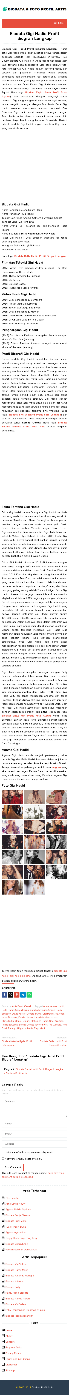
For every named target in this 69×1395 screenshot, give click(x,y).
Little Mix (39, 1017)
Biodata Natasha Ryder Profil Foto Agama (17, 1041)
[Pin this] (16, 995)
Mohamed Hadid (39, 1021)
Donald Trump (34, 1013)
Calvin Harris (22, 1010)
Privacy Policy (13, 1353)
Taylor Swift (41, 1024)
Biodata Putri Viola (16, 1221)
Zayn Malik (39, 1028)
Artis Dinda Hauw (15, 1203)
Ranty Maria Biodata (16, 1292)
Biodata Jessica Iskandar (19, 1315)
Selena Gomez (26, 1024)
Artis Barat (17, 1006)
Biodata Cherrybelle (16, 1244)
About (8, 1336)
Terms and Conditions (17, 1359)
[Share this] (4, 995)
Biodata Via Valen (15, 1304)
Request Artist (13, 1347)
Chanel (52, 1010)
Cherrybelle (12, 1198)
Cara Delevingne (38, 1010)
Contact (9, 1342)
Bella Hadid (8, 1010)
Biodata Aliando (14, 1281)
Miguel (26, 1021)
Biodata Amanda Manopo (19, 1275)
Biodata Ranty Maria (16, 1270)
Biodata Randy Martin (17, 1298)
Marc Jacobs (51, 1017)
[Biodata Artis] (34, 8)
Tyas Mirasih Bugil (15, 1226)
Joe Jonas (59, 1013)
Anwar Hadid (57, 1006)
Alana (46, 1006)
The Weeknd (54, 1024)
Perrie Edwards (10, 1024)
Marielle (6, 1021)
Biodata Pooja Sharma (17, 1215)
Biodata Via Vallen (16, 1264)
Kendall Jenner (25, 1017)
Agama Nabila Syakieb (18, 1209)
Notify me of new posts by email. (23, 1159)
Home (8, 1330)
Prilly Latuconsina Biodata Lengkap (25, 1310)
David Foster (18, 1013)
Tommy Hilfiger (16, 1028)
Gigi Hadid (48, 1013)
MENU (61, 23)
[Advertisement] (34, 167)
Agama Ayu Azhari (15, 1232)
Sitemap (10, 1370)
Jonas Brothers (9, 1017)
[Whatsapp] (29, 995)
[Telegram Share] (23, 995)
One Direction (56, 1021)
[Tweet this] (10, 995)
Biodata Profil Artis (42, 1387)
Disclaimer (11, 1364)
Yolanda (29, 1028)
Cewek (27, 1006)
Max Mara (16, 1021)
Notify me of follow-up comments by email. (29, 1152)
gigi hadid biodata (20, 976)
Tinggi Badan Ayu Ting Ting (21, 1238)
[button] (12, 796)
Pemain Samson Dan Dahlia (21, 1249)
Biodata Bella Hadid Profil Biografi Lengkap (53, 1041)
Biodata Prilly (12, 1287)
